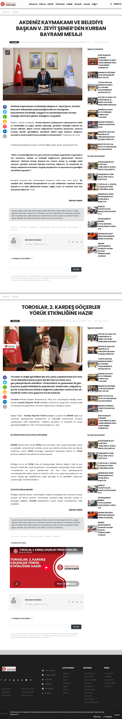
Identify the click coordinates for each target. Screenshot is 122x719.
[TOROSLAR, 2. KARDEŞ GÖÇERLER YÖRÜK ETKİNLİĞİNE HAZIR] (42, 348)
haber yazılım (5, 716)
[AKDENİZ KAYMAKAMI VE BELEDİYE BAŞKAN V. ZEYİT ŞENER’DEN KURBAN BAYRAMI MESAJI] (42, 74)
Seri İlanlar (88, 696)
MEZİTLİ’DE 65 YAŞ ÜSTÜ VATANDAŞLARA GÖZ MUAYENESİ (107, 146)
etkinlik (70, 415)
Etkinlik (14, 445)
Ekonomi (33, 4)
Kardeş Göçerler (26, 402)
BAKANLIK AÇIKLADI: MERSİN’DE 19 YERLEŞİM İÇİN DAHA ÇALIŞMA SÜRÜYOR (106, 136)
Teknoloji (60, 4)
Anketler (108, 676)
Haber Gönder (27, 695)
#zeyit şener (73, 227)
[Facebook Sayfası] (2, 680)
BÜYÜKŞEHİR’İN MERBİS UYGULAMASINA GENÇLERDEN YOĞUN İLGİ (107, 224)
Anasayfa (6, 12)
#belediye (33, 227)
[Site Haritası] (27, 680)
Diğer (94, 4)
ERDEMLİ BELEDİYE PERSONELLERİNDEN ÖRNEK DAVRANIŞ (106, 236)
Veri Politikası (6, 695)
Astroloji (108, 686)
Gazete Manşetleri (91, 702)
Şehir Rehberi (89, 699)
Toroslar (15, 399)
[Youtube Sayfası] (14, 680)
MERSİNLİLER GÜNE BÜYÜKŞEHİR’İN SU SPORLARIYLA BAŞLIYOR (105, 198)
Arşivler (48, 684)
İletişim (47, 693)
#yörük (48, 536)
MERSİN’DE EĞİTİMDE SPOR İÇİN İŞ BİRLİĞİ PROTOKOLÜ (106, 75)
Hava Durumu (89, 673)
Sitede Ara (109, 673)
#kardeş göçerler (36, 536)
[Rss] (23, 680)
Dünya (42, 4)
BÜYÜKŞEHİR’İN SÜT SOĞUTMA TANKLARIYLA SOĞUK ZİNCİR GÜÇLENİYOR (107, 166)
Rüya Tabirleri (110, 683)
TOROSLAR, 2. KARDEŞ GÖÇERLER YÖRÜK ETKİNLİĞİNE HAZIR (107, 186)
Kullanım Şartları (27, 689)
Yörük (37, 402)
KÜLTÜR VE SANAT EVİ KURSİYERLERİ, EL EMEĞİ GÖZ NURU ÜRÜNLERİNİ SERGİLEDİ (107, 101)
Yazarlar (48, 679)
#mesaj (14, 229)
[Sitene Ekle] (31, 680)
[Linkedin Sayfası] (19, 680)
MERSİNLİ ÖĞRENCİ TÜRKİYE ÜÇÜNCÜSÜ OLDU (106, 124)
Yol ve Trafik (89, 676)
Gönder (76, 269)
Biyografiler (109, 680)
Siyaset (78, 4)
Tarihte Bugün (89, 689)
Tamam (108, 717)
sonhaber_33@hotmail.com (36, 244)
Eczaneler (88, 683)
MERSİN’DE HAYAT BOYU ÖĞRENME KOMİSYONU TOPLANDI (105, 113)
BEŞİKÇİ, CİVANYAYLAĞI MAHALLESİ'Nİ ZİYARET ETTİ (107, 210)
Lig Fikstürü (88, 686)
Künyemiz (49, 688)
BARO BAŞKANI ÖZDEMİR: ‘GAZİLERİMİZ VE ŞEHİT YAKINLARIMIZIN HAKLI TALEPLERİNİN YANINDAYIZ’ (107, 61)
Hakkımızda (5, 689)
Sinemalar (88, 693)
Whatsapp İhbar (27, 692)
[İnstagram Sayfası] (10, 680)
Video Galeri (50, 675)
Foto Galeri (50, 670)
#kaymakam (44, 227)
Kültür (51, 4)
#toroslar (14, 536)
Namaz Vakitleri (90, 680)
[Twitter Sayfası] (6, 680)
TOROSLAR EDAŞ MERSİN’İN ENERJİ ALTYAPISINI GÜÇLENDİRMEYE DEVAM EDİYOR (105, 87)
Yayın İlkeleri (6, 692)
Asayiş (87, 4)
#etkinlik (56, 536)
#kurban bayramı (59, 227)
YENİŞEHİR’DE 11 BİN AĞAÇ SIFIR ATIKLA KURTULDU (106, 177)
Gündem (15, 12)
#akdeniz (23, 227)
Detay (98, 717)
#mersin (14, 227)
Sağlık (69, 4)
